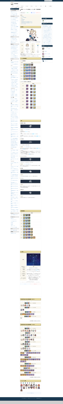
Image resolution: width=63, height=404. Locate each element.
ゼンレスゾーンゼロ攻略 (47, 56)
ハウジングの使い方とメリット (14, 33)
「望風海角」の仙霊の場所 (14, 68)
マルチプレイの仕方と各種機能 (14, 26)
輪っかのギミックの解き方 (14, 98)
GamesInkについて (25, 398)
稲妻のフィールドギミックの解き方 (14, 106)
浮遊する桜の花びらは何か (14, 108)
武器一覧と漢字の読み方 (14, 48)
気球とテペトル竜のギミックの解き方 (14, 199)
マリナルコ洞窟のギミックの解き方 (14, 211)
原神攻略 (45, 51)
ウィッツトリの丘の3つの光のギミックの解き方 (14, 170)
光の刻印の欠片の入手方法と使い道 (14, 178)
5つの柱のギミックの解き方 (14, 101)
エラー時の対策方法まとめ (14, 51)
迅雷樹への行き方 (13, 157)
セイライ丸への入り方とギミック (14, 132)
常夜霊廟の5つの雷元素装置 (14, 144)
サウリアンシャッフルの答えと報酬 (14, 201)
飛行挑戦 (12, 222)
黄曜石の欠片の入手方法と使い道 (14, 184)
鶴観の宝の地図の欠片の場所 (14, 139)
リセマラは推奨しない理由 (14, 14)
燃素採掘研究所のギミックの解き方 (14, 191)
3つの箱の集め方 (13, 92)
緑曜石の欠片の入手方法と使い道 (14, 188)
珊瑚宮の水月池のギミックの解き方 (14, 136)
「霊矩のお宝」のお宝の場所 (14, 79)
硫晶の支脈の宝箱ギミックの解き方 (14, 172)
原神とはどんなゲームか (14, 11)
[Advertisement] (30, 204)
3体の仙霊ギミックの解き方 (14, 95)
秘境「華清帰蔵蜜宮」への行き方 (14, 77)
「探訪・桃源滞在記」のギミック (14, 215)
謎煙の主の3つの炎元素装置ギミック (14, 207)
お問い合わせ (29, 398)
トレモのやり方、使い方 (14, 113)
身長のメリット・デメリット (14, 41)
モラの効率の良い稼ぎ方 (14, 38)
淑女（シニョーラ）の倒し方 (14, 123)
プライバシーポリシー (33, 398)
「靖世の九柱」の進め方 (14, 85)
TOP (22, 398)
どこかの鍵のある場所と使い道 (14, 174)
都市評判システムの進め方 (14, 29)
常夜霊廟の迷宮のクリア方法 (14, 145)
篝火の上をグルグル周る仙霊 (14, 116)
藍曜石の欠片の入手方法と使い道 (14, 186)
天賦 (22, 18)
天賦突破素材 (23, 19)
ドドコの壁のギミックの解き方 (14, 100)
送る (28, 12)
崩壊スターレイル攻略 (47, 53)
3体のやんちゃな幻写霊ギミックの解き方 (14, 205)
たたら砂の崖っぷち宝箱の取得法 (14, 118)
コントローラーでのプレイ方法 (14, 20)
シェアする (33, 12)
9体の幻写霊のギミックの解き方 (14, 209)
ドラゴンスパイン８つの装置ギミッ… (47, 41)
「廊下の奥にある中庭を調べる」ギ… (47, 30)
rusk (45, 20)
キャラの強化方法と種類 (14, 23)
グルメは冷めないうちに (14, 221)
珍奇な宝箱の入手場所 (13, 141)
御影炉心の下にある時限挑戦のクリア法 (14, 127)
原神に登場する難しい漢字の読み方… (47, 37)
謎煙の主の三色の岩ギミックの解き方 (14, 195)
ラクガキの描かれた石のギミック (14, 180)
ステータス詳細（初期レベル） (27, 129)
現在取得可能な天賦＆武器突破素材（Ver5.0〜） (27, 21)
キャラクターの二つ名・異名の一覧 (47, 33)
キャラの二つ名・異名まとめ (14, 57)
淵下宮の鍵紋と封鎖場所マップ (14, 142)
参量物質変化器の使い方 (14, 32)
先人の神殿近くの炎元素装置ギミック (14, 176)
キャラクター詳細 (24, 23)
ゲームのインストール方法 (14, 13)
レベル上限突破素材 (24, 17)
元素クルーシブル (13, 225)
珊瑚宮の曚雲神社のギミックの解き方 (14, 134)
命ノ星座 (23, 20)
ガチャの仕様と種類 (13, 19)
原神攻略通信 (16, 3)
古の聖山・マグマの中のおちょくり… (47, 42)
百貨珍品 (12, 224)
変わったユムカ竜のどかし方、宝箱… (47, 38)
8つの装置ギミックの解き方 (14, 94)
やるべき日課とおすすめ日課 (14, 45)
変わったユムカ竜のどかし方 (14, 168)
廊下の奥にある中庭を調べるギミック (14, 154)
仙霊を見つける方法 (13, 42)
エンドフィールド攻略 (47, 48)
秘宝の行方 (12, 218)
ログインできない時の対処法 (14, 17)
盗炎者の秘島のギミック (14, 182)
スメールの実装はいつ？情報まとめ (14, 150)
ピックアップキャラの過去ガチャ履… (47, 29)
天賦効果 (22, 129)
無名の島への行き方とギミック (14, 71)
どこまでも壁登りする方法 (14, 39)
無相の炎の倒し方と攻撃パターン (14, 122)
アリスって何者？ (13, 54)
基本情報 (23, 16)
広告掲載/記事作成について (39, 398)
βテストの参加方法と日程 (14, 230)
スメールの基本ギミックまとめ (14, 152)
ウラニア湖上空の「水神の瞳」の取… (47, 34)
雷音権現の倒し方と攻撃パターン (14, 125)
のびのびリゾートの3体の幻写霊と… (47, 27)
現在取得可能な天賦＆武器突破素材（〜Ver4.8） (27, 22)
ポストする (23, 12)
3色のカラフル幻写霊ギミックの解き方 (14, 203)
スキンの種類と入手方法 (14, 35)
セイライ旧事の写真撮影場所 (14, 138)
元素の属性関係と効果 (13, 22)
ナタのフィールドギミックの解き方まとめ (14, 166)
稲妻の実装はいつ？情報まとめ (14, 104)
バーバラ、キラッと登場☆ (14, 227)
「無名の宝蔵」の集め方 (14, 82)
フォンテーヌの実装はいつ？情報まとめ (14, 163)
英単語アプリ (46, 60)
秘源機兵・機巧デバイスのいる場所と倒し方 (14, 193)
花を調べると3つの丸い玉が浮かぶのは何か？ (14, 62)
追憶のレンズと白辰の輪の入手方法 (14, 110)
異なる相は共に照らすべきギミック (14, 130)
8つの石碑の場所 (13, 91)
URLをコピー (38, 12)
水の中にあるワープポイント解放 (14, 159)
